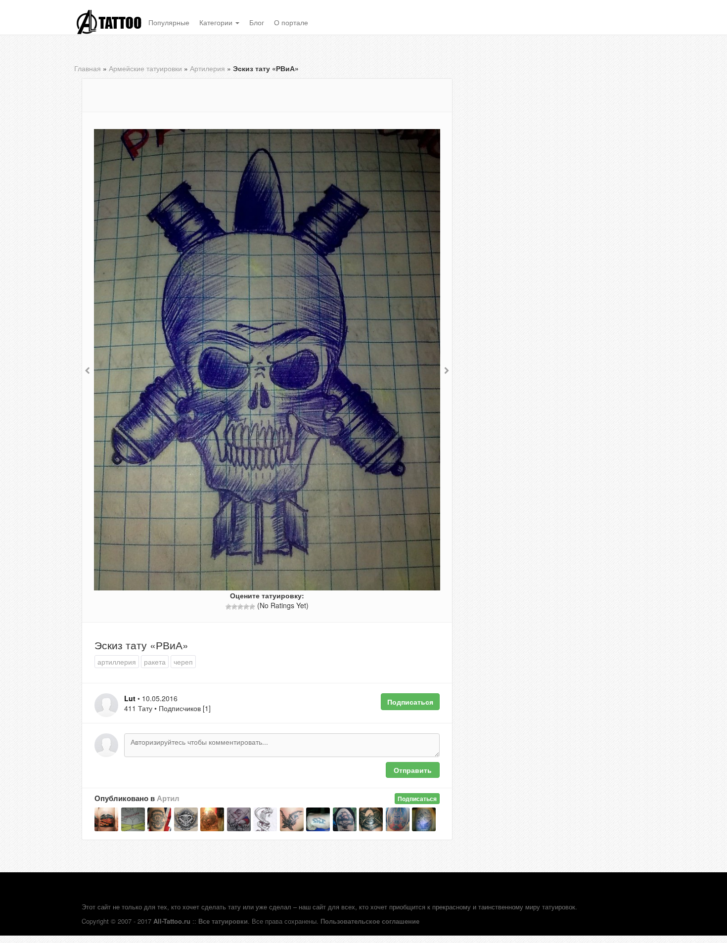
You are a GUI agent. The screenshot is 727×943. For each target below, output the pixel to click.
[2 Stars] (234, 607)
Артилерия (207, 68)
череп (183, 662)
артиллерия (116, 662)
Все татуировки (223, 921)
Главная (87, 68)
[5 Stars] (252, 607)
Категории (216, 22)
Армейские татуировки (145, 68)
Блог (256, 22)
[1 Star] (228, 607)
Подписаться (410, 702)
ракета (155, 662)
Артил (168, 798)
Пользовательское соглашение (369, 921)
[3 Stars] (240, 607)
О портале (291, 22)
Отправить (413, 770)
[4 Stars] (246, 607)
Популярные (168, 22)
